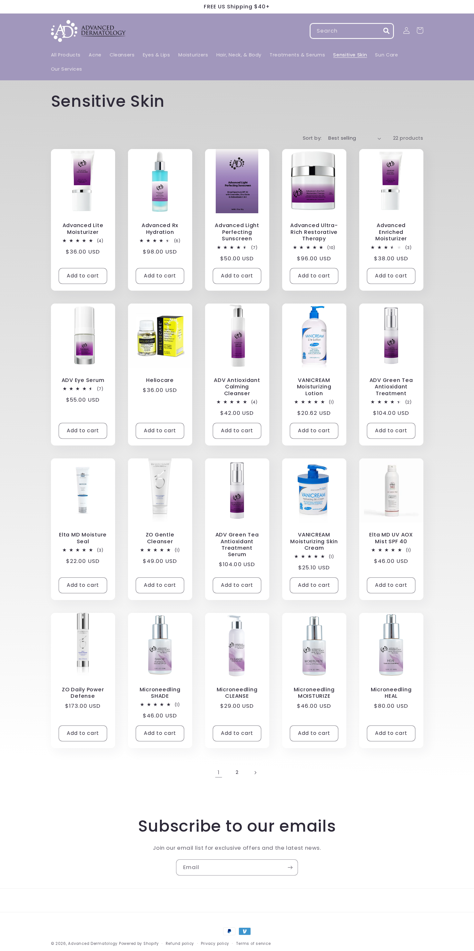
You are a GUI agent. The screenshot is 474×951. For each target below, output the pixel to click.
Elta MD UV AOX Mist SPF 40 (391, 538)
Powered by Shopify (139, 943)
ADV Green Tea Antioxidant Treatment (391, 387)
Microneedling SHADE (160, 693)
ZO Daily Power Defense (83, 693)
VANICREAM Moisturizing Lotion (314, 387)
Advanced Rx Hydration (160, 228)
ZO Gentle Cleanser (160, 538)
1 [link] (219, 772)
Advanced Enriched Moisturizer (391, 232)
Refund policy (180, 943)
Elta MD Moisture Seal (83, 538)
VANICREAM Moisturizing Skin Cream (314, 541)
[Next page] (255, 772)
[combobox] (352, 30)
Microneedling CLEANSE (237, 693)
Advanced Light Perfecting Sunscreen (237, 232)
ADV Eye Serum (83, 380)
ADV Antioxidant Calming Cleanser (237, 387)
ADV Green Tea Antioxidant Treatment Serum (237, 545)
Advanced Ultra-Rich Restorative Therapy (314, 232)
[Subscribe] (290, 867)
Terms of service (253, 943)
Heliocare (160, 380)
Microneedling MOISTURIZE (314, 693)
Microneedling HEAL (391, 693)
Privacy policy (215, 943)
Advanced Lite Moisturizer (83, 228)
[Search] (386, 30)
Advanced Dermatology (93, 943)
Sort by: (312, 138)
